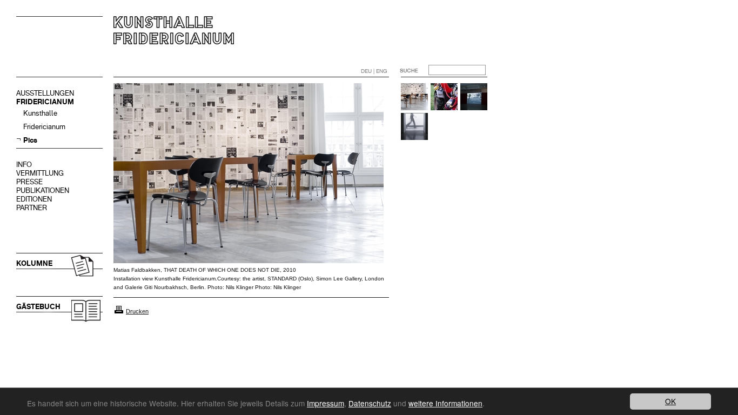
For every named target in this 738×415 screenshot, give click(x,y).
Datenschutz (369, 403)
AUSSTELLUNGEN (45, 93)
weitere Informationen (445, 403)
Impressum (325, 403)
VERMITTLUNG (40, 173)
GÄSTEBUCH (38, 307)
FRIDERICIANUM (45, 102)
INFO (24, 164)
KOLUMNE (34, 263)
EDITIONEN (34, 199)
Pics (30, 140)
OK (670, 401)
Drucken (137, 311)
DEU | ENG (374, 71)
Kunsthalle (40, 113)
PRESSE (29, 182)
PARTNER (31, 208)
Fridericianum (44, 127)
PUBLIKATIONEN (42, 190)
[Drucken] (118, 311)
